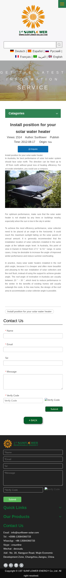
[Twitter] (21, 565)
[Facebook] (6, 565)
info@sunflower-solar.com (24, 532)
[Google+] (11, 565)
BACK (33, 420)
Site (50, 142)
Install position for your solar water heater (29, 311)
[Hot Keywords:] (59, 44)
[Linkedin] (16, 565)
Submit (54, 409)
